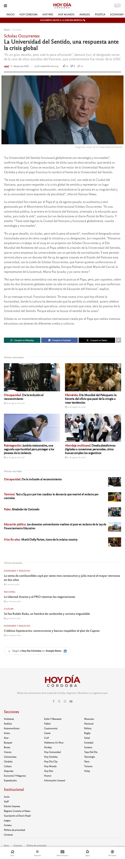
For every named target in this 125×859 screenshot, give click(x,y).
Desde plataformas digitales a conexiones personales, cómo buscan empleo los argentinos (90, 449)
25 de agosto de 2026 (76, 407)
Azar (6, 737)
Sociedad (16, 29)
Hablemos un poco (53, 742)
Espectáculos (10, 780)
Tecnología (89, 756)
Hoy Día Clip (50, 761)
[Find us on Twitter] (59, 701)
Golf (46, 737)
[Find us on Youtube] (70, 701)
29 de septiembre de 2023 (47, 66)
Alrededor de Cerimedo (21, 509)
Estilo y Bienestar (53, 718)
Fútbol (47, 723)
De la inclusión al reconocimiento (23, 396)
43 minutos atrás (13, 618)
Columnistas (10, 756)
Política (100, 14)
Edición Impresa (12, 806)
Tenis (86, 761)
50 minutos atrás (13, 635)
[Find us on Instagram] (65, 701)
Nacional (10, 592)
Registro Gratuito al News (17, 810)
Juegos (7, 820)
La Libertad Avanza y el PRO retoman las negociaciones (39, 596)
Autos (7, 733)
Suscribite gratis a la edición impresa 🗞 (62, 20)
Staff (6, 801)
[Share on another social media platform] (118, 340)
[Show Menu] (5, 5)
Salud (87, 737)
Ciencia (7, 751)
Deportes (8, 770)
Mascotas (89, 718)
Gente (47, 733)
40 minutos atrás (13, 601)
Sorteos (8, 825)
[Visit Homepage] (62, 5)
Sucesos (88, 747)
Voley (87, 770)
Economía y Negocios (17, 571)
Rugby (87, 733)
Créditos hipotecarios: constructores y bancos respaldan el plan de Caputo (52, 630)
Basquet (8, 742)
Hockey (48, 747)
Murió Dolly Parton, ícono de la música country (40, 539)
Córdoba (8, 761)
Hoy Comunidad (52, 751)
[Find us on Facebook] (53, 701)
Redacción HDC (21, 66)
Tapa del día (90, 751)
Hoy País (47, 14)
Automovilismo (12, 728)
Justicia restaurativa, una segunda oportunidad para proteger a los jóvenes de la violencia (29, 449)
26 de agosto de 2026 (15, 403)
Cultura (9, 609)
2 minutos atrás (12, 584)
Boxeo (7, 747)
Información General (54, 780)
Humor (47, 775)
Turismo (88, 766)
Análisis (84, 14)
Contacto (8, 834)
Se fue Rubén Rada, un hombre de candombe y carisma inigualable (47, 613)
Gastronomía (50, 728)
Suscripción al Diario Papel (17, 815)
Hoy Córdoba (29, 14)
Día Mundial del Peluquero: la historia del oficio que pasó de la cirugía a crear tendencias (91, 398)
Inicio (10, 14)
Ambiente (9, 718)
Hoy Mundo (66, 14)
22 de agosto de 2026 (76, 457)
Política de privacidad (14, 829)
